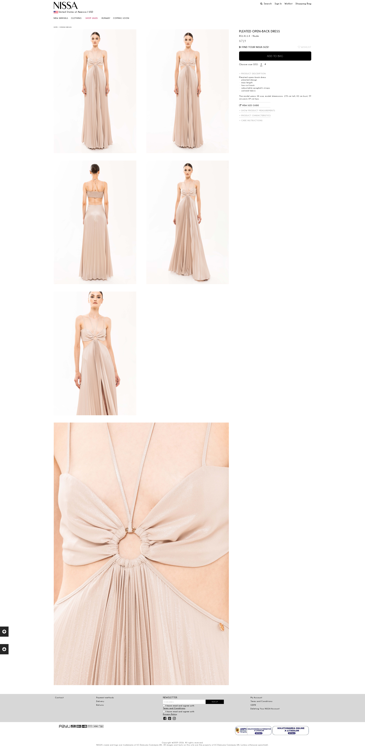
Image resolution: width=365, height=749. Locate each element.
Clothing (76, 18)
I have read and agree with (178, 707)
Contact (59, 698)
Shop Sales (92, 18)
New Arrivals (61, 18)
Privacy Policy (170, 714)
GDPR (253, 705)
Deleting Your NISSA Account (265, 709)
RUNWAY (106, 18)
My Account (256, 698)
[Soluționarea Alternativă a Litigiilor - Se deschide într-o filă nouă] (253, 731)
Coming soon (121, 18)
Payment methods (105, 698)
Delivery (100, 701)
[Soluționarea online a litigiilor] (290, 731)
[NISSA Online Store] (66, 5)
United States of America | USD (76, 12)
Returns (100, 705)
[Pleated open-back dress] (95, 91)
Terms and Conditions (174, 708)
